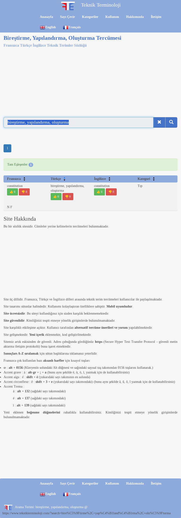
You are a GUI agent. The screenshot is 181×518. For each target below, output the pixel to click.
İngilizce (102, 179)
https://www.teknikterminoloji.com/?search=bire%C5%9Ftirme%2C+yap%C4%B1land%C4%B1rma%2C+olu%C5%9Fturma (86, 513)
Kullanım (112, 17)
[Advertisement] (90, 80)
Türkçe (58, 179)
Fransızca (16, 179)
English (50, 27)
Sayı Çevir (67, 17)
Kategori (146, 179)
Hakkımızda (135, 17)
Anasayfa (46, 17)
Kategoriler (90, 17)
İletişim (156, 17)
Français (74, 27)
